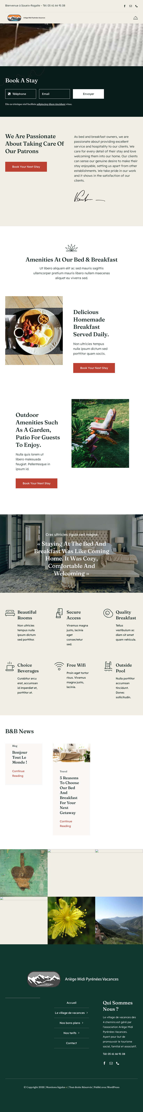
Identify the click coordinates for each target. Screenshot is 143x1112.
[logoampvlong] (25, 15)
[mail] (130, 6)
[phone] (136, 6)
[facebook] (124, 6)
